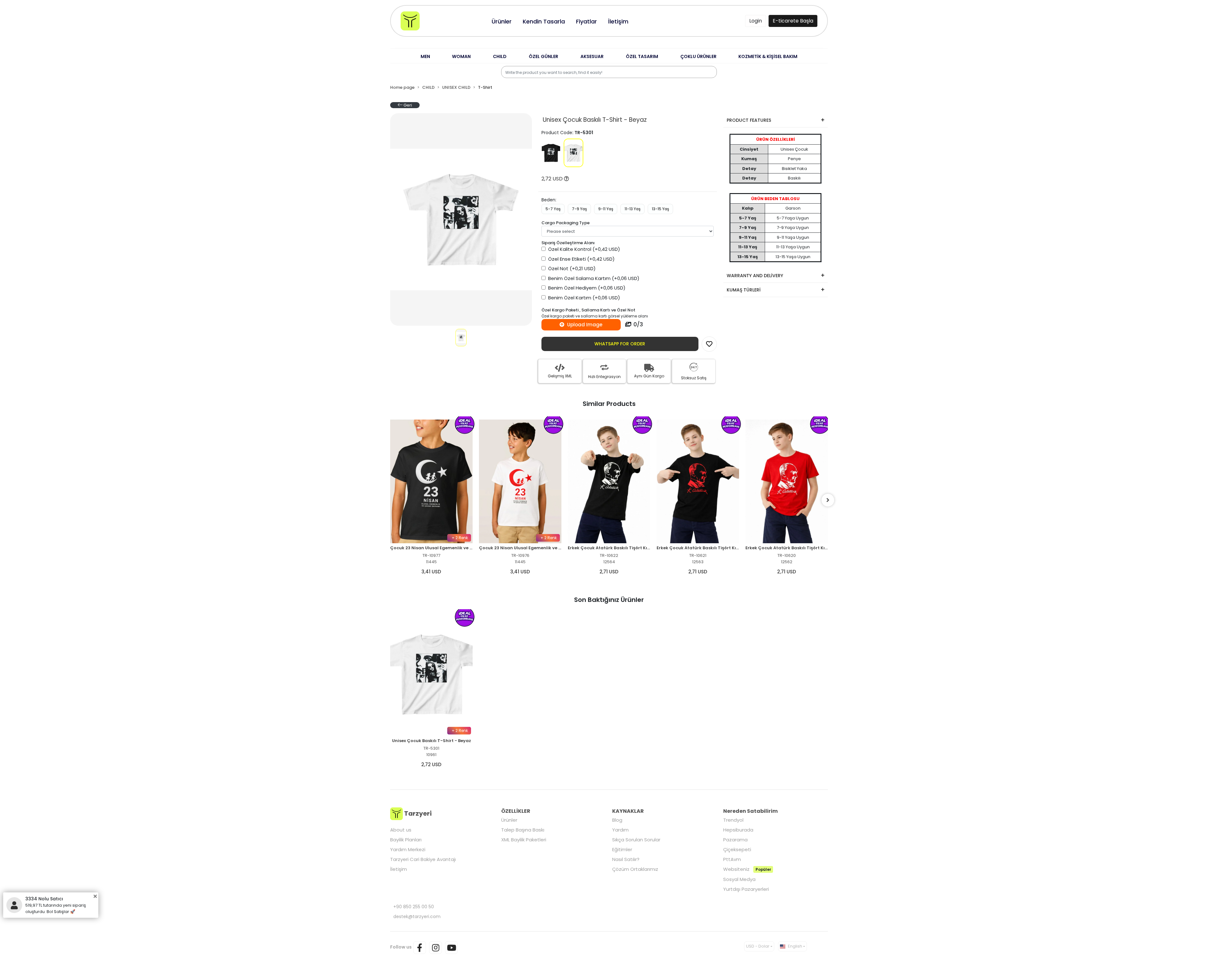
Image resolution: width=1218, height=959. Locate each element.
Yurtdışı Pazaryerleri (746, 889)
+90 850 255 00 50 (413, 907)
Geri (407, 105)
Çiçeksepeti (737, 849)
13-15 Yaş (660, 209)
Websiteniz (747, 869)
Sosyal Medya (739, 879)
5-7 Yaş (553, 209)
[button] (425, 56)
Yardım (620, 829)
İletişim (398, 869)
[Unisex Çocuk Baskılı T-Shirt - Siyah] (551, 153)
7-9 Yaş (579, 209)
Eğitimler (622, 849)
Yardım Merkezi (407, 849)
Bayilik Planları (406, 839)
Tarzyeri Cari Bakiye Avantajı (423, 859)
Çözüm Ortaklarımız (635, 869)
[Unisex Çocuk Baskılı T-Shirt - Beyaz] (573, 153)
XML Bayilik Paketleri (523, 839)
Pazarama (735, 839)
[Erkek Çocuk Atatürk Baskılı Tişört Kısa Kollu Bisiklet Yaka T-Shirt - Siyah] (520, 481)
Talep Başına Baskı (522, 829)
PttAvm (732, 859)
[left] (390, 500)
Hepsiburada (738, 829)
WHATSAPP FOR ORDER (619, 344)
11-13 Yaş (632, 209)
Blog (617, 820)
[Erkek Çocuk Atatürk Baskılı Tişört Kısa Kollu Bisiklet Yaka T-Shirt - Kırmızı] (698, 481)
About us (400, 829)
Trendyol (733, 820)
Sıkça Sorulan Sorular (636, 839)
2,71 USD (520, 571)
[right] (828, 500)
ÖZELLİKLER (515, 811)
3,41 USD (431, 571)
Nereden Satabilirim (750, 811)
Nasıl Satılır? (625, 859)
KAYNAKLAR (628, 811)
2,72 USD (552, 178)
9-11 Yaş (605, 209)
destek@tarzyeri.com (417, 916)
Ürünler (509, 820)
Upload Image (584, 324)
